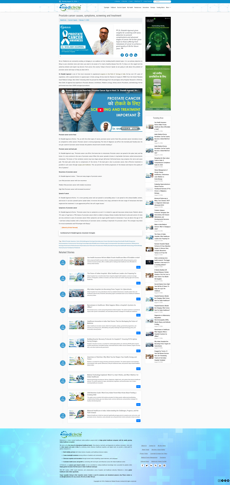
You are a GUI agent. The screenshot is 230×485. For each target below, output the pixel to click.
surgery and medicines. (84, 165)
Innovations (146, 7)
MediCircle (63, 20)
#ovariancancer (100, 245)
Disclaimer (163, 457)
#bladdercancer (96, 243)
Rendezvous (137, 7)
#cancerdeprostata (87, 243)
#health (127, 241)
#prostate (110, 241)
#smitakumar (70, 247)
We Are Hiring (161, 446)
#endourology (130, 245)
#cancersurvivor (72, 243)
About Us (144, 446)
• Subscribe (124, 1)
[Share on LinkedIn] (131, 55)
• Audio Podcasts (147, 1)
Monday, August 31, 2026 (69, 1)
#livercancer (93, 245)
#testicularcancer (75, 245)
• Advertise (117, 1)
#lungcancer (132, 241)
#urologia (61, 245)
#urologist (92, 241)
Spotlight (106, 7)
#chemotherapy (138, 245)
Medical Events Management (149, 457)
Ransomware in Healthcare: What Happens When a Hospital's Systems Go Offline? (162, 334)
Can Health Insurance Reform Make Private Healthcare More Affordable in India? (162, 127)
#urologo (115, 245)
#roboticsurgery (104, 243)
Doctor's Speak (121, 7)
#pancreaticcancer (84, 245)
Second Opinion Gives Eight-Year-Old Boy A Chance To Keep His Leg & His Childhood (162, 288)
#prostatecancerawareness (125, 243)
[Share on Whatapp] (136, 55)
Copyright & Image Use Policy (158, 453)
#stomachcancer (63, 247)
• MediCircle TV (138, 1)
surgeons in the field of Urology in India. (113, 74)
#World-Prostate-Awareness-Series (71, 241)
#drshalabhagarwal (85, 241)
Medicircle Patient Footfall (158, 461)
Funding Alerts (161, 7)
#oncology (79, 243)
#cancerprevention (113, 243)
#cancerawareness (63, 243)
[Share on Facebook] (122, 55)
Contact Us (152, 446)
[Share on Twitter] (127, 55)
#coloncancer (67, 245)
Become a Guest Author (158, 449)
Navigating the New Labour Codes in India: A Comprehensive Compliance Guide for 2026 (162, 162)
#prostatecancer (99, 241)
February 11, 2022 (84, 20)
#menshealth (121, 241)
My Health (130, 7)
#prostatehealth (122, 245)
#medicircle (77, 247)
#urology (115, 241)
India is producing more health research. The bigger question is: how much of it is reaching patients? (162, 262)
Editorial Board (144, 461)
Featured (113, 7)
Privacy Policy (143, 453)
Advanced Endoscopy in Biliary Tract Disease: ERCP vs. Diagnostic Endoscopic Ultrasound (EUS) (162, 203)
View (138, 267)
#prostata (110, 245)
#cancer (106, 241)
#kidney (106, 245)
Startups (152, 7)
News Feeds (145, 449)
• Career (130, 1)
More (167, 7)
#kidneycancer (135, 243)
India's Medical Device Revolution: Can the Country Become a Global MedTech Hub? (162, 139)
